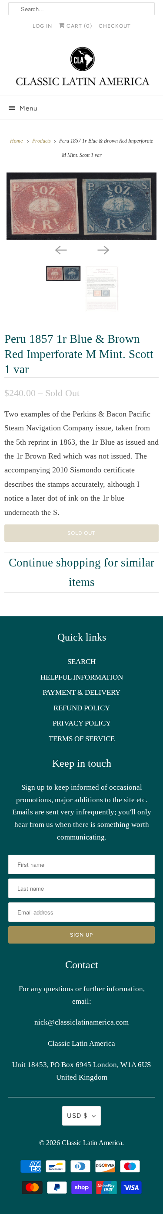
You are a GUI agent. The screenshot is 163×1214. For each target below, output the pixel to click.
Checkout (115, 26)
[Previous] (60, 249)
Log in (42, 26)
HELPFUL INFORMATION (81, 677)
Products (42, 141)
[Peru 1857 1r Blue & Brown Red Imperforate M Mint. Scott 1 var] (81, 206)
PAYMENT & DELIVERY (81, 692)
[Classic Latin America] (81, 67)
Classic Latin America (92, 1142)
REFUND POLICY (81, 708)
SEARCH (81, 661)
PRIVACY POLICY (82, 723)
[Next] (103, 249)
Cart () (78, 26)
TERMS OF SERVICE (82, 739)
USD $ (77, 1116)
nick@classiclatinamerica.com (81, 1022)
